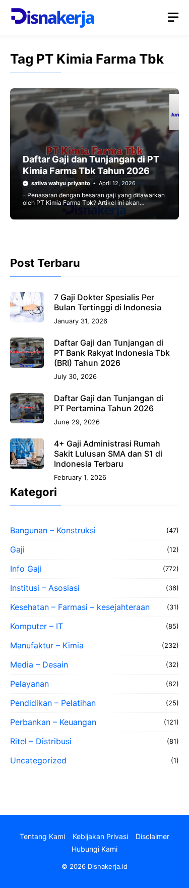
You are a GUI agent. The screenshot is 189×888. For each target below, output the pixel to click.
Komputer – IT (36, 626)
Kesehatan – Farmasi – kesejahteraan (80, 607)
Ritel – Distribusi (41, 741)
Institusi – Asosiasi (45, 588)
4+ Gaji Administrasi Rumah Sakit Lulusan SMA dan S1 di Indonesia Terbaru (108, 453)
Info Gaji (26, 569)
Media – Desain (39, 664)
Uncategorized (38, 760)
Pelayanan (29, 684)
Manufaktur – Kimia (47, 645)
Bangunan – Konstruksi (53, 530)
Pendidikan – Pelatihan (53, 703)
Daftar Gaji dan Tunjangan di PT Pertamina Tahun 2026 (108, 403)
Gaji (17, 549)
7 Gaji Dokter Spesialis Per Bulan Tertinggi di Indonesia (107, 302)
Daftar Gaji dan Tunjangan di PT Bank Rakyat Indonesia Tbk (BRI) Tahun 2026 (112, 353)
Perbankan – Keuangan (53, 722)
